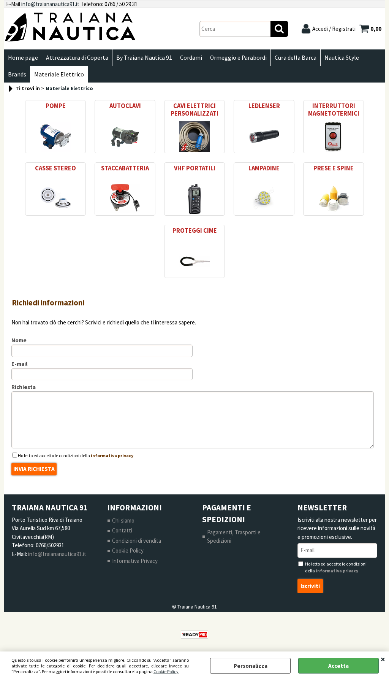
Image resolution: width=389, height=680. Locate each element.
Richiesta (23, 387)
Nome (19, 340)
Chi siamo (123, 520)
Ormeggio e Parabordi (238, 57)
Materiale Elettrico (59, 74)
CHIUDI (383, 659)
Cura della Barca (295, 57)
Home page (23, 57)
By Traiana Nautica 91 (144, 57)
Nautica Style (341, 57)
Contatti (122, 530)
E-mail (19, 363)
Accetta (338, 665)
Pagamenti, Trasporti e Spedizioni (234, 537)
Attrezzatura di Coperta (77, 57)
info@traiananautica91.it (50, 4)
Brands (17, 74)
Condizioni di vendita (136, 540)
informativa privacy (112, 455)
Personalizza (250, 665)
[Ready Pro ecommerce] (194, 634)
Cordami (191, 57)
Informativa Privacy (135, 560)
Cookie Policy (166, 671)
